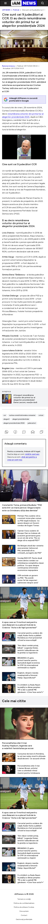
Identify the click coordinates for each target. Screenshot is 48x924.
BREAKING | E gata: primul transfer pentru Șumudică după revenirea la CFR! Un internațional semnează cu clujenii (24, 663)
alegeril (6, 419)
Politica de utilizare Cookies (24, 907)
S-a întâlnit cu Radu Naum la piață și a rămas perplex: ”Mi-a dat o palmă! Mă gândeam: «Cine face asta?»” (24, 688)
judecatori (32, 423)
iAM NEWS (6, 10)
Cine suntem (24, 911)
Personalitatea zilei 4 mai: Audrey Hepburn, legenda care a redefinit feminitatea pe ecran (24, 729)
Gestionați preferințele (24, 919)
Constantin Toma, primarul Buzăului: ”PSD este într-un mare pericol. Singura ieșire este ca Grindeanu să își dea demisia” (24, 491)
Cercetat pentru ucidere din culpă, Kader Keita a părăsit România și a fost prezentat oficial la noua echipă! (24, 637)
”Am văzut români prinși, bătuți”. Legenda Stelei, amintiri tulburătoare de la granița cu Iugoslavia (24, 649)
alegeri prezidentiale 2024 (14, 423)
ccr (4, 415)
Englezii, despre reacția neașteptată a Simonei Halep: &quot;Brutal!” (24, 676)
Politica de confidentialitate (24, 903)
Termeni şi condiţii (24, 899)
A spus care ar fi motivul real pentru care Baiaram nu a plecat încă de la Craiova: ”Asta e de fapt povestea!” (24, 608)
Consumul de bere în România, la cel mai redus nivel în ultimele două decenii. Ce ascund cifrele (24, 757)
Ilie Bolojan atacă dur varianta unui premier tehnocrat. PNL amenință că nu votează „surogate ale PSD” (24, 549)
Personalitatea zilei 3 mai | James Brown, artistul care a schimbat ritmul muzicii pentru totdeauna (24, 769)
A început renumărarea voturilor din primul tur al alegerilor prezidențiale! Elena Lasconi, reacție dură (24, 399)
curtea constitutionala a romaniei (22, 415)
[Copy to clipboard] (41, 432)
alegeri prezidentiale (20, 419)
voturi (41, 415)
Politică (16, 10)
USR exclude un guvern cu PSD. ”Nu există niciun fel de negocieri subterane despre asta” (24, 579)
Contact (24, 915)
